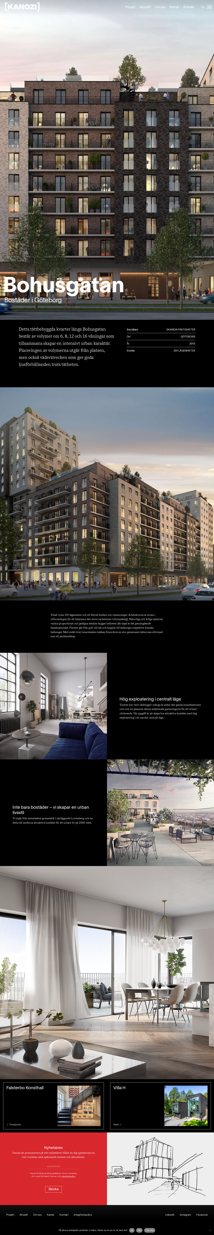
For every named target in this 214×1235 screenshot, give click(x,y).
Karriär (174, 7)
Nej (139, 1230)
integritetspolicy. (68, 1176)
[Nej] (210, 1230)
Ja (132, 1230)
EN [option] (209, 7)
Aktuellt (145, 7)
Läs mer (150, 1230)
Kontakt (188, 7)
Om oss (160, 7)
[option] (209, 7)
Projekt (130, 7)
